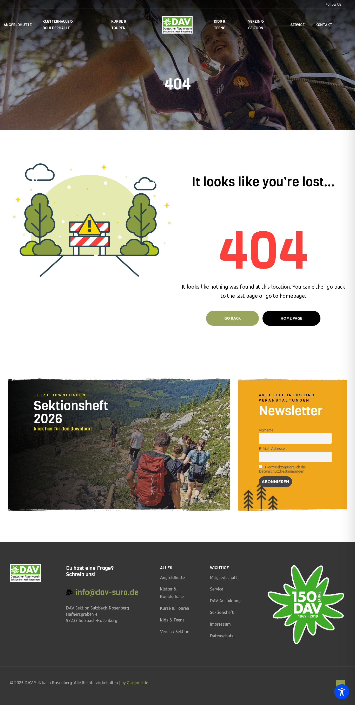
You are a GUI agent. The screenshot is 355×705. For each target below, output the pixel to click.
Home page (291, 318)
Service (297, 24)
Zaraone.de (137, 682)
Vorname (266, 430)
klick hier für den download (63, 429)
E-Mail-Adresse (272, 449)
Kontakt (323, 24)
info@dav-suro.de (107, 592)
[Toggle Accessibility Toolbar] (342, 692)
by (124, 682)
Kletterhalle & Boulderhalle (58, 24)
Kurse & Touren (119, 24)
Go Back (232, 318)
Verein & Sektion (256, 24)
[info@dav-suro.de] (69, 592)
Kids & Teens (220, 24)
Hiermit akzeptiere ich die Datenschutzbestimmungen (282, 469)
